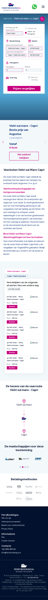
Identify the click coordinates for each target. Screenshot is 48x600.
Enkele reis (32, 28)
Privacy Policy (7, 529)
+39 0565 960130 (8, 549)
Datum (30, 45)
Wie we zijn (6, 518)
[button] (3, 142)
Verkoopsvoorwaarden (10, 522)
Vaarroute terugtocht (14, 52)
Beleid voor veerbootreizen (13, 525)
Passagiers (10, 67)
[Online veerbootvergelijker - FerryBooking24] (11, 6)
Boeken (12, 306)
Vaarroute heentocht (14, 45)
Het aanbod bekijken (28, 156)
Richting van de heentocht (12, 29)
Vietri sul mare (24, 404)
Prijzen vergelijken (24, 88)
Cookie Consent (8, 541)
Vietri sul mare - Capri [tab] (16, 271)
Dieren (27, 67)
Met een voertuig (34, 78)
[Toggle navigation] (43, 6)
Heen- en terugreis (31, 33)
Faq (2, 537)
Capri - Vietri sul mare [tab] (16, 276)
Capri (24, 434)
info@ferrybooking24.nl (11, 553)
